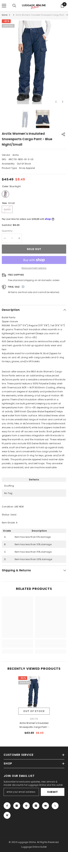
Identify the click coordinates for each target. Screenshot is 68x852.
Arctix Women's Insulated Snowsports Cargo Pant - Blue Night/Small (34, 725)
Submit (52, 792)
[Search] (14, 5)
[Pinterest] (26, 805)
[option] (34, 62)
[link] (17, 646)
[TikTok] (35, 805)
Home (4, 15)
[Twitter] (55, 805)
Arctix (16, 154)
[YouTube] (45, 805)
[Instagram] (16, 805)
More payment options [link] (34, 268)
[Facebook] (7, 805)
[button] (56, 102)
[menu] (4, 5)
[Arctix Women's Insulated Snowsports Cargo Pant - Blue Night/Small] (34, 692)
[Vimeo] (7, 815)
